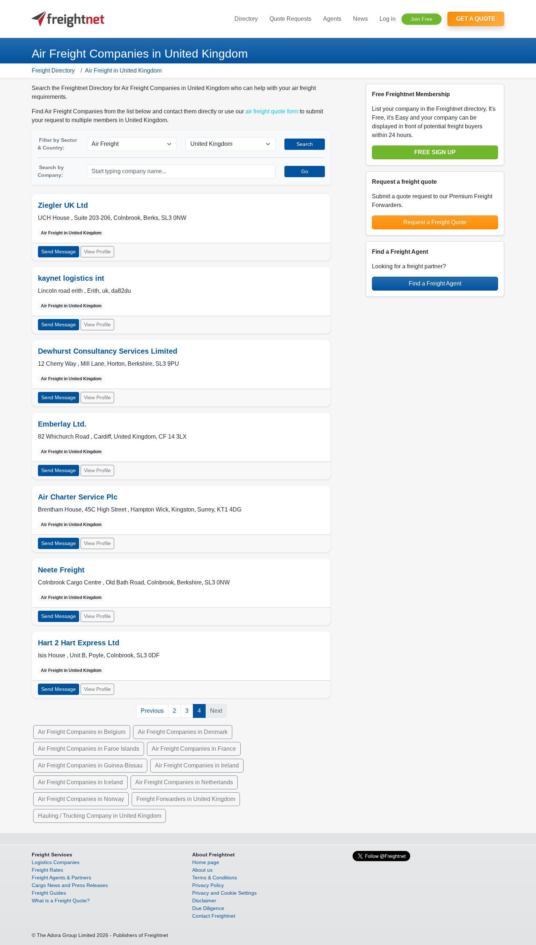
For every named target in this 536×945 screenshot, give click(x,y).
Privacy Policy (208, 885)
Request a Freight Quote (435, 222)
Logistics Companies (55, 862)
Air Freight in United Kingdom (123, 70)
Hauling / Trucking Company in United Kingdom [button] (99, 816)
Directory (246, 19)
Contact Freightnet (213, 916)
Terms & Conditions (214, 877)
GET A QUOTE (476, 19)
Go (304, 171)
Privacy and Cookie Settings (224, 893)
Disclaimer (204, 900)
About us (202, 870)
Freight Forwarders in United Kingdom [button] (185, 799)
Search (304, 144)
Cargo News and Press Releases (70, 885)
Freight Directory (53, 70)
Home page (205, 862)
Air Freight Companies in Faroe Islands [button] (88, 749)
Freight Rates (47, 870)
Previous (152, 711)
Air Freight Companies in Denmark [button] (183, 732)
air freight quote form (271, 111)
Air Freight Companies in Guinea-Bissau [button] (90, 765)
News (360, 19)
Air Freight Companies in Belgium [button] (81, 732)
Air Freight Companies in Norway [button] (81, 799)
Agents (332, 19)
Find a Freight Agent (435, 283)
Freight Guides (49, 893)
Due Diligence (208, 908)
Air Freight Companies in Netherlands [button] (184, 782)
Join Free (421, 19)
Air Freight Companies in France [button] (194, 749)
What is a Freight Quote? (61, 900)
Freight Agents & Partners (61, 877)
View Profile (97, 251)
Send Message (58, 251)
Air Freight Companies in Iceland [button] (80, 782)
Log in (388, 19)
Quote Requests (290, 19)
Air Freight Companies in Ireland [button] (197, 765)
